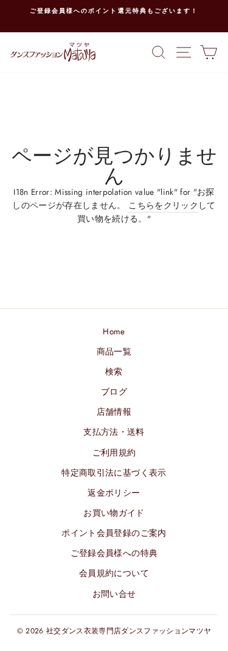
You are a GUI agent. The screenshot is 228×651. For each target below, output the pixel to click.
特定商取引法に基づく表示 (113, 472)
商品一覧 (114, 351)
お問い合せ (114, 594)
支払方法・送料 (113, 432)
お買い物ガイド (113, 513)
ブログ (114, 391)
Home (114, 331)
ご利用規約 (114, 452)
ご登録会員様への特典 (114, 553)
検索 (114, 371)
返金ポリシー (114, 493)
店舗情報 (114, 412)
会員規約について (114, 573)
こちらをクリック (163, 205)
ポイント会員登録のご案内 (113, 533)
